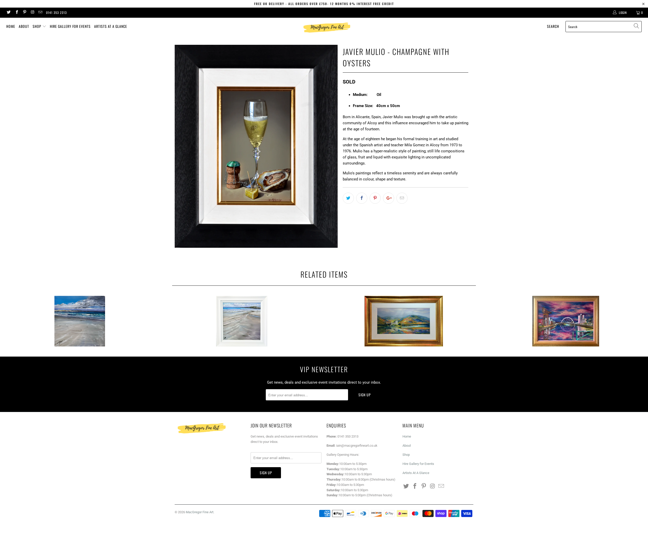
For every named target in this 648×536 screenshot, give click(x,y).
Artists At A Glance (110, 26)
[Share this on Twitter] (348, 198)
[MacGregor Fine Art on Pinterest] (24, 12)
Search (553, 26)
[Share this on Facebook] (361, 198)
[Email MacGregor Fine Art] (40, 12)
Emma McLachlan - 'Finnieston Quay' (565, 321)
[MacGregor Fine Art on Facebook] (16, 12)
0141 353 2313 (56, 12)
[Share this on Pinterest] (375, 198)
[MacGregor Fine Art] (326, 27)
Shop (37, 26)
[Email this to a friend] (402, 198)
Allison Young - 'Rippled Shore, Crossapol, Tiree (241, 321)
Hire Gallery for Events (70, 26)
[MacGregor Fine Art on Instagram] (32, 12)
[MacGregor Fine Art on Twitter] (8, 12)
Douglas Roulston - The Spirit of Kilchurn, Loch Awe (403, 321)
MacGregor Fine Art (199, 512)
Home (10, 26)
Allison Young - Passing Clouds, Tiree (79, 321)
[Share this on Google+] (388, 198)
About (24, 26)
